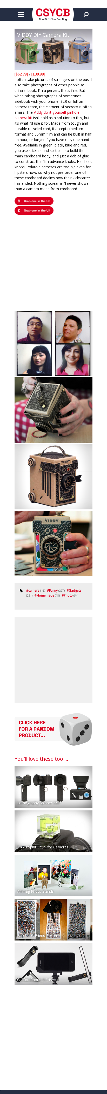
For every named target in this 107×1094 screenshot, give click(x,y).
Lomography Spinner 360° (39, 802)
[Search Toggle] (85, 14)
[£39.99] (38, 74)
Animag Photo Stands (35, 891)
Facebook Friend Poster (37, 935)
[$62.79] (22, 74)
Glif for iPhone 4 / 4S (34, 979)
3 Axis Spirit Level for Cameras (42, 847)
